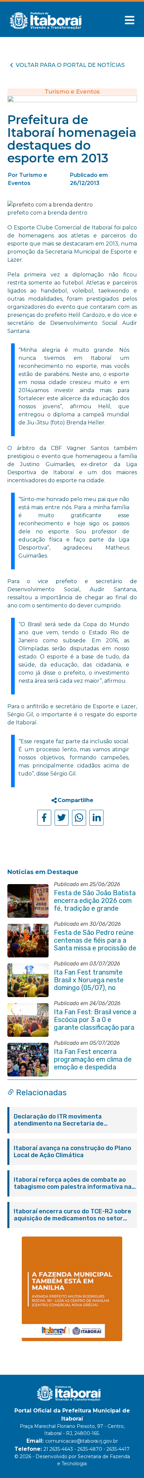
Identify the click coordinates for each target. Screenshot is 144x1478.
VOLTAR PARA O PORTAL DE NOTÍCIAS (70, 65)
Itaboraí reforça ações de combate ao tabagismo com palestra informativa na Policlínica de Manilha (73, 1183)
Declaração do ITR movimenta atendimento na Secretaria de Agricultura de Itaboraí (58, 1120)
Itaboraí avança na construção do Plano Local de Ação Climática (72, 1152)
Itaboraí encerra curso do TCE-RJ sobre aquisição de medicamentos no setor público (72, 1215)
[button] (129, 20)
